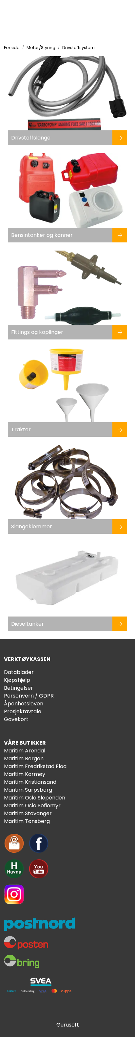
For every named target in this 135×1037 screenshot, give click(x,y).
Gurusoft (67, 1025)
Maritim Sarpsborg (28, 790)
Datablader (19, 672)
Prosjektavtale (22, 711)
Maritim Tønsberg (27, 821)
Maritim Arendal (24, 750)
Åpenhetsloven (23, 703)
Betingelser (18, 688)
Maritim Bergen (24, 758)
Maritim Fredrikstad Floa (35, 766)
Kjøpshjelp (17, 680)
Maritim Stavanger (28, 813)
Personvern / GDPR (29, 696)
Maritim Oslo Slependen (34, 797)
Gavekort (16, 719)
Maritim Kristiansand (30, 782)
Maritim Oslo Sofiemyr (32, 805)
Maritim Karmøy (24, 774)
